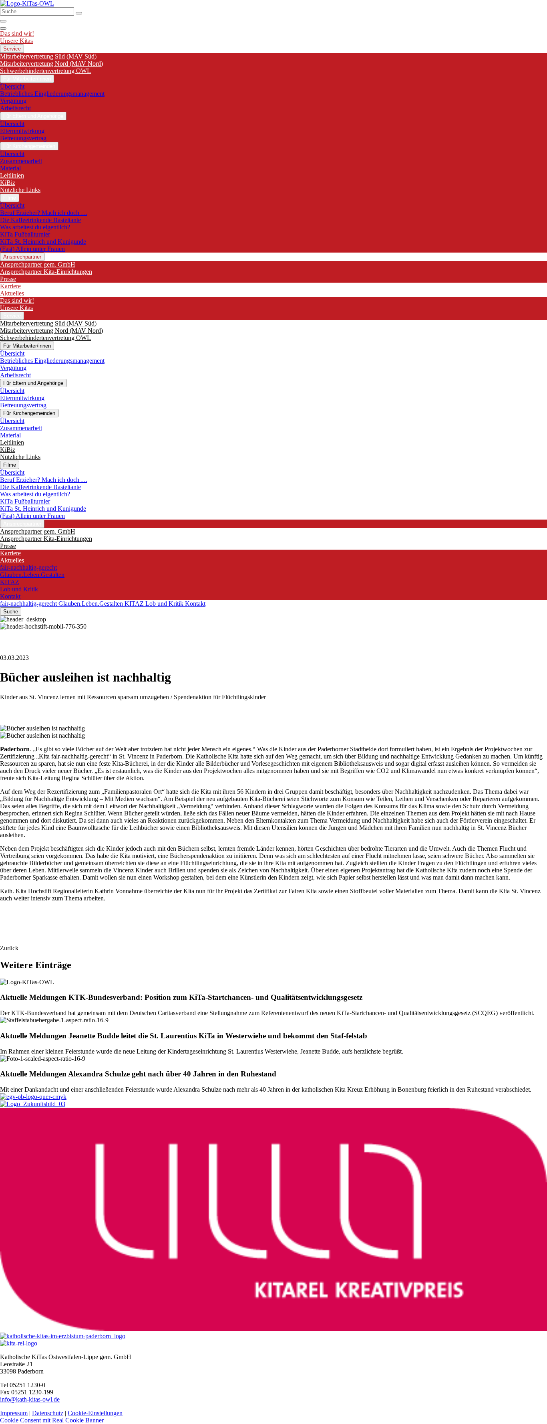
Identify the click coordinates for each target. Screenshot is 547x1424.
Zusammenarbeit (21, 161)
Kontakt (10, 596)
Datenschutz (47, 1413)
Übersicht (12, 86)
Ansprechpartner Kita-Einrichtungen (46, 271)
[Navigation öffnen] (3, 28)
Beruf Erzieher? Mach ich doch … (43, 212)
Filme (9, 198)
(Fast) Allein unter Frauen (32, 248)
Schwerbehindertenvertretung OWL (45, 70)
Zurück (9, 948)
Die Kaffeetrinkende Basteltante (40, 219)
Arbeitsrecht (15, 108)
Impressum (14, 1413)
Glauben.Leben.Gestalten (32, 574)
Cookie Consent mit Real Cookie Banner (52, 1420)
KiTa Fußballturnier (25, 234)
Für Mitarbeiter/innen (27, 79)
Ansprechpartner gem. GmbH (37, 264)
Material (10, 168)
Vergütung (13, 100)
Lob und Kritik (19, 589)
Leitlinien (12, 175)
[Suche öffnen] (3, 21)
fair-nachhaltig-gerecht (28, 567)
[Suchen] (79, 13)
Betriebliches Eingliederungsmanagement (52, 93)
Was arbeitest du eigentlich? (35, 227)
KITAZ (9, 581)
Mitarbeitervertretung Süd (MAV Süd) (48, 56)
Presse (8, 278)
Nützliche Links (20, 189)
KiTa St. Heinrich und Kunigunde (43, 241)
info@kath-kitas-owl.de (30, 1399)
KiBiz (7, 182)
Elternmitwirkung (22, 130)
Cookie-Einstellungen (95, 1413)
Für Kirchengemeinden (29, 146)
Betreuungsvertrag (23, 138)
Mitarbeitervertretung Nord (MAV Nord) (51, 63)
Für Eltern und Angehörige (33, 116)
